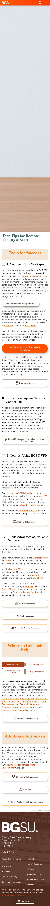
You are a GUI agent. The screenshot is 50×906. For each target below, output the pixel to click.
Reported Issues (37, 672)
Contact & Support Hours (13, 671)
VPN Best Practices (28, 510)
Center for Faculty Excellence (27, 592)
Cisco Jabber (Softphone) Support (18, 698)
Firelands (31, 859)
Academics (6, 866)
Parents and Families (36, 879)
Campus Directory (9, 877)
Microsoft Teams (40, 557)
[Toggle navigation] (45, 2)
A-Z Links (6, 871)
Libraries (30, 869)
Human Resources (35, 864)
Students (30, 885)
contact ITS (41, 496)
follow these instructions (30, 505)
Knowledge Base (37, 664)
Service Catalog (13, 664)
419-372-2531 (8, 846)
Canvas (29, 586)
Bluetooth (8, 325)
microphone (30, 325)
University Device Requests (25, 707)
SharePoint (38, 578)
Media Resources (34, 874)
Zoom (8, 560)
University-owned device (33, 276)
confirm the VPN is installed (20, 493)
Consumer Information (11, 882)
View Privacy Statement (13, 895)
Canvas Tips (7, 589)
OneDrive (34, 575)
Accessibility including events (11, 860)
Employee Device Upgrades (15, 710)
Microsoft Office (15, 569)
